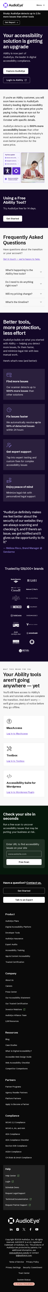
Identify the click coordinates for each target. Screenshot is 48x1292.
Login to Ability (15, 80)
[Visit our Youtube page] (36, 1229)
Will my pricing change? (18, 293)
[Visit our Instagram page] (17, 1229)
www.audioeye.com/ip (19, 1253)
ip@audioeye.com (24, 1255)
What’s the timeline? (17, 302)
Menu (39, 5)
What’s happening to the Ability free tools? (19, 272)
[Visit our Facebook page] (30, 1229)
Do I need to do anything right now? (19, 283)
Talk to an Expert (24, 899)
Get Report (10, 22)
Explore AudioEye (15, 71)
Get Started (12, 218)
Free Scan (24, 862)
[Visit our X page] (24, 1229)
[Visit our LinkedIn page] (11, 1229)
